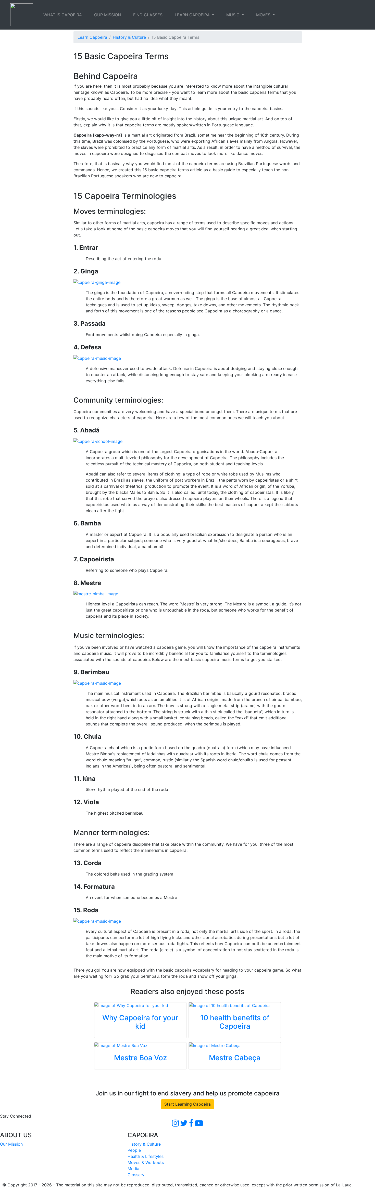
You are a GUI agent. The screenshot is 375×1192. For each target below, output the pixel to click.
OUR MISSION (107, 14)
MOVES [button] (264, 14)
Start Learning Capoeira (187, 1104)
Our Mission (11, 1144)
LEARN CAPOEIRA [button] (193, 14)
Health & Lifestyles (146, 1156)
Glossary (136, 1174)
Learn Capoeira (92, 37)
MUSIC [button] (233, 14)
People (134, 1150)
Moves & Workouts (146, 1162)
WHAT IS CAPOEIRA (62, 14)
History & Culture (129, 37)
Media (133, 1168)
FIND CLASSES (147, 14)
